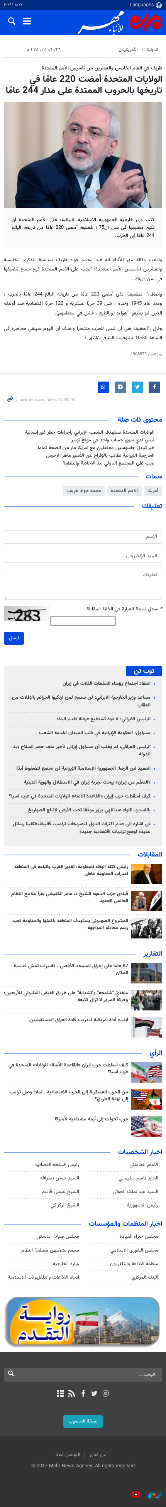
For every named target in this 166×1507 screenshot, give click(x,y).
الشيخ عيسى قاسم (60, 1192)
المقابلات (150, 855)
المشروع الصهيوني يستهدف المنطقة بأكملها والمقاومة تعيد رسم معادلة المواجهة (70, 924)
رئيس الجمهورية (142, 1205)
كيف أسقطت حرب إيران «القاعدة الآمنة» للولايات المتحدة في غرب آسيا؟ (80, 796)
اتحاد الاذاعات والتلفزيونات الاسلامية (43, 1277)
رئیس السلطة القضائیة (57, 1165)
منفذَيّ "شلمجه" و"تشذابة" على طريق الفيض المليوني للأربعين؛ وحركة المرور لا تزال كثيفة (66, 996)
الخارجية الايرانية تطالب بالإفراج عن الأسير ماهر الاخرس (100, 456)
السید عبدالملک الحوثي (135, 1192)
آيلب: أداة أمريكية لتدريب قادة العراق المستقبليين (78, 1020)
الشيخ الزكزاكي (65, 1205)
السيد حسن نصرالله (59, 1178)
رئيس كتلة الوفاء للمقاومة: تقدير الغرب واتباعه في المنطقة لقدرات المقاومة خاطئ (71, 870)
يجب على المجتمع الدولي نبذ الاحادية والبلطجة (108, 463)
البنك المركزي (145, 1277)
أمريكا (152, 491)
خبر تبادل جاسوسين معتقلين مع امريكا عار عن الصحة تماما (96, 448)
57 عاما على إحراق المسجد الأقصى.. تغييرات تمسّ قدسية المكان (71, 969)
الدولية (152, 50)
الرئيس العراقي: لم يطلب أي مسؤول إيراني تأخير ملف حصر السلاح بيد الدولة (82, 750)
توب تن (144, 671)
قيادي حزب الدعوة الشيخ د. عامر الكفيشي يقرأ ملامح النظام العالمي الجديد (69, 897)
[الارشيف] (60, 1394)
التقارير (152, 954)
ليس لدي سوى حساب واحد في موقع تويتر (112, 440)
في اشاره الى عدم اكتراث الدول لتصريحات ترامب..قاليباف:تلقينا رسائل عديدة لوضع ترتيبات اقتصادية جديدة (82, 827)
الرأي (156, 1053)
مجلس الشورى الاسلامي (134, 1250)
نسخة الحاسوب (83, 1421)
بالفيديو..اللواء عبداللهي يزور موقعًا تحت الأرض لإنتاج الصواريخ (89, 810)
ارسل (14, 638)
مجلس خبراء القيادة (139, 1236)
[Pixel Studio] (132, 1495)
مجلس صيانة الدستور (58, 1236)
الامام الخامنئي (143, 1165)
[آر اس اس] (71, 1394)
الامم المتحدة (124, 491)
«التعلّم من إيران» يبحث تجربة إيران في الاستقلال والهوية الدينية (87, 782)
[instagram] (105, 1394)
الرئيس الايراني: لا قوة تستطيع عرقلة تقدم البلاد (103, 719)
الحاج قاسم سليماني (138, 1178)
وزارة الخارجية (66, 1264)
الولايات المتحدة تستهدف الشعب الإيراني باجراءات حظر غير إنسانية (89, 432)
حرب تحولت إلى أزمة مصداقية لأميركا (91, 1119)
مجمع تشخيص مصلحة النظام (50, 1250)
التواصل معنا (68, 1455)
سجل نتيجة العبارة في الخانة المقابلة (124, 609)
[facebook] (83, 1394)
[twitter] (94, 1394)
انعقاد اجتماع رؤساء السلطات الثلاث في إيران (107, 684)
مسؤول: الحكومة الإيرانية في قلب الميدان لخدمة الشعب (95, 733)
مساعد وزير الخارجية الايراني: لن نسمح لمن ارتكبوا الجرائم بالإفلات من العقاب (81, 701)
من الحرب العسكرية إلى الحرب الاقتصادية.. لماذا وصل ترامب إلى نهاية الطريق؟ (68, 1095)
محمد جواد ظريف (84, 491)
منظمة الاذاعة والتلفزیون (134, 1264)
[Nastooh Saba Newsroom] (151, 1495)
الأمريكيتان (128, 50)
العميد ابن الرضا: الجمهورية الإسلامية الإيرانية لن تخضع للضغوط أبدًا (84, 768)
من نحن (98, 1455)
